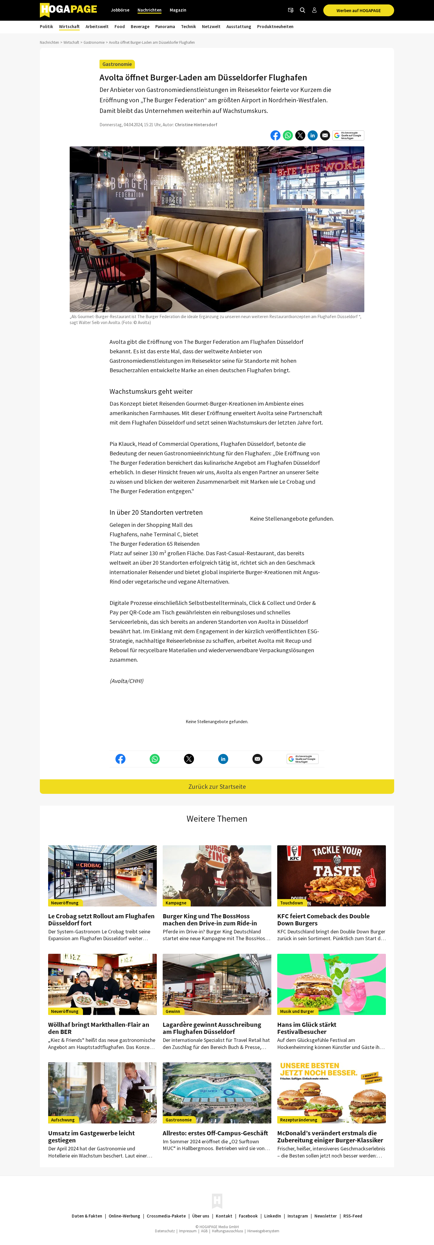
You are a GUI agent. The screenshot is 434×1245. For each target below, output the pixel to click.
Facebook (248, 1216)
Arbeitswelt (97, 26)
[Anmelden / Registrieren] (314, 10)
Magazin (178, 10)
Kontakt (224, 1216)
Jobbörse (120, 10)
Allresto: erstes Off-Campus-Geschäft (215, 1133)
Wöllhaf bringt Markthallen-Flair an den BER (98, 1028)
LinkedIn (272, 1216)
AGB (204, 1230)
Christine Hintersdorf (196, 124)
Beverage (140, 26)
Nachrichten (149, 10)
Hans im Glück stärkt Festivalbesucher (306, 1028)
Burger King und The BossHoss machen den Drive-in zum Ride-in (210, 919)
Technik (188, 26)
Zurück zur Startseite (217, 786)
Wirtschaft (69, 26)
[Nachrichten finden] (303, 10)
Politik (46, 26)
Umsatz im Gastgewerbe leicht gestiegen (91, 1136)
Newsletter (325, 1216)
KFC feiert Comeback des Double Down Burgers (323, 919)
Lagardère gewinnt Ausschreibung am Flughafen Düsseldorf (212, 1028)
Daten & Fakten (87, 1216)
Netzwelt (211, 26)
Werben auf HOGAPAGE (359, 10)
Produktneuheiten (275, 26)
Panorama (165, 26)
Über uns (200, 1216)
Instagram (298, 1216)
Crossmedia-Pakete (166, 1216)
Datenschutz (165, 1230)
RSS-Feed (352, 1216)
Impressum (188, 1230)
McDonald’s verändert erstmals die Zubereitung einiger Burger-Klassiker (330, 1136)
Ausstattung (238, 26)
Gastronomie (94, 42)
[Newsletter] (291, 10)
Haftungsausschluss (227, 1230)
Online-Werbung (124, 1216)
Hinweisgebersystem (263, 1230)
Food (120, 26)
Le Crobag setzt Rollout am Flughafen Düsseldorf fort (101, 919)
